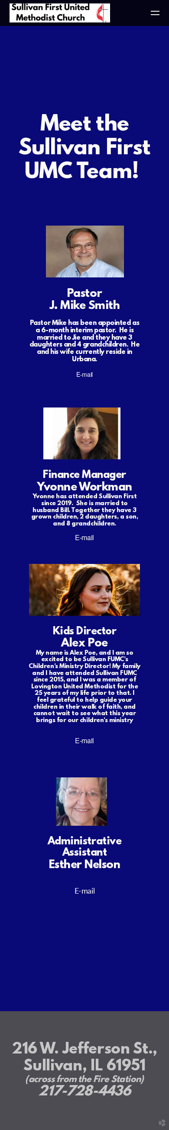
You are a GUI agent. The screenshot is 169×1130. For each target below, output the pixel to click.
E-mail (84, 374)
